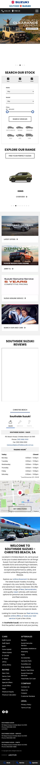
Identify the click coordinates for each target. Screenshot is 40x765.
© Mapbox (35, 511)
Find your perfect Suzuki (20, 156)
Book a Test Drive (27, 670)
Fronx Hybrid (6, 649)
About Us (24, 690)
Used (16, 592)
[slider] (7, 111)
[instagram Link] (6, 712)
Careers (24, 693)
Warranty (24, 652)
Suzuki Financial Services (27, 674)
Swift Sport (6, 643)
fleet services (32, 613)
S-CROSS (5, 656)
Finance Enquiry (8, 692)
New (22, 589)
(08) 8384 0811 (11, 738)
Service (24, 640)
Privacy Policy (26, 704)
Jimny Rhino (6, 665)
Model (8, 97)
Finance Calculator (9, 695)
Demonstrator (30, 589)
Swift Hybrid (6, 640)
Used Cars (6, 679)
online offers (16, 616)
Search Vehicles (20, 119)
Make (8, 88)
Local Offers (6, 685)
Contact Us (25, 687)
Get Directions (20, 509)
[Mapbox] (5, 510)
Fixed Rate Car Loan (28, 679)
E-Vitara (5, 659)
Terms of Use (26, 708)
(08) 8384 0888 (11, 747)
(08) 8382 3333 (22, 439)
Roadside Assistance (28, 648)
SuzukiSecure (26, 664)
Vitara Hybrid (7, 652)
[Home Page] (20, 2)
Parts (23, 655)
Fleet (4, 689)
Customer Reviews (28, 696)
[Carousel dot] (15, 65)
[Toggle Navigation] (36, 11)
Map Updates (26, 667)
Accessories (25, 658)
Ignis (3, 646)
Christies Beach (20, 410)
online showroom (20, 579)
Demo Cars (6, 676)
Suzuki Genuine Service (26, 644)
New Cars (5, 673)
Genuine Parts (26, 661)
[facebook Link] (3, 712)
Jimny (4, 662)
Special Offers (7, 682)
